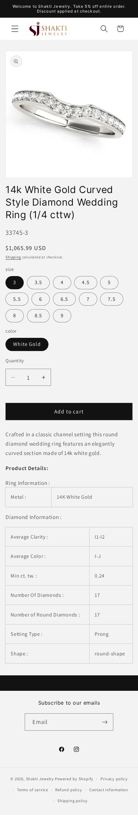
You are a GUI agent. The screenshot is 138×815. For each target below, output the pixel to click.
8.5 (38, 315)
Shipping (13, 257)
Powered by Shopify (74, 779)
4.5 (85, 282)
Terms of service (32, 789)
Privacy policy (113, 779)
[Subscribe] (105, 722)
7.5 (111, 299)
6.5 (64, 299)
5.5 (17, 299)
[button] (15, 29)
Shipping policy (72, 800)
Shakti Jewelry (40, 779)
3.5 (38, 282)
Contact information (108, 789)
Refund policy (68, 789)
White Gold (27, 344)
